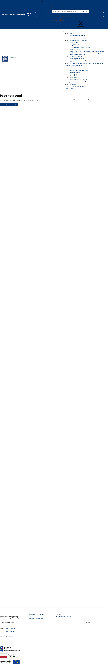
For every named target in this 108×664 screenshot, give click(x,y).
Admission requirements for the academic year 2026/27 (87, 63)
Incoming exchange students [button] (73, 65)
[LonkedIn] (28, 15)
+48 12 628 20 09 (10, 630)
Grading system (75, 74)
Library (30, 616)
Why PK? (73, 84)
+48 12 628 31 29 (9, 631)
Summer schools (70, 88)
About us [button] (67, 31)
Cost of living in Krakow (77, 54)
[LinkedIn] (92, 624)
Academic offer (75, 68)
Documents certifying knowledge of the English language (87, 51)
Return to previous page (9, 105)
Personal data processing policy (80, 60)
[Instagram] (89, 624)
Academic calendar (76, 56)
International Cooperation (78, 35)
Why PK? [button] (67, 83)
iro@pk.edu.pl (9, 636)
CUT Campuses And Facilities (81, 47)
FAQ (71, 61)
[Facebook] (28, 13)
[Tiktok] (96, 624)
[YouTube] (30, 13)
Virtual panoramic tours (63, 616)
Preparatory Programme (35, 618)
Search (48, 3)
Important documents (77, 58)
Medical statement (78, 46)
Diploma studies (75, 49)
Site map (58, 614)
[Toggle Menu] (44, 1)
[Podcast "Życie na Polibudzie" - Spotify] (101, 624)
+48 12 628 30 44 (10, 628)
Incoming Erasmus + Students (79, 79)
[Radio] (99, 624)
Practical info (74, 77)
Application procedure (77, 67)
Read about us (74, 33)
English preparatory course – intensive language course (89, 53)
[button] (64, 30)
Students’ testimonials (77, 86)
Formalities (73, 75)
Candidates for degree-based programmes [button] (78, 39)
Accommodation (75, 72)
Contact (36, 14)
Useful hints (74, 42)
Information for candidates (78, 40)
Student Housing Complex (36, 614)
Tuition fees (75, 44)
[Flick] (94, 624)
